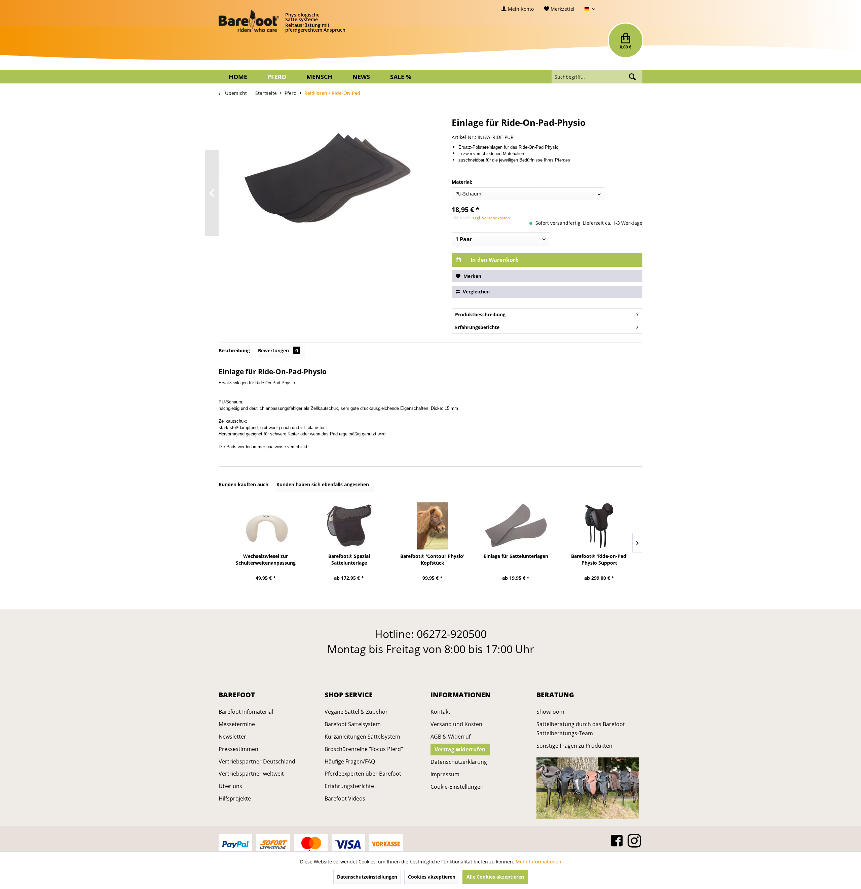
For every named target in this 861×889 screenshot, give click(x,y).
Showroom (550, 711)
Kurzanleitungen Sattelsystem (362, 736)
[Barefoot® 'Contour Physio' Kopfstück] (432, 525)
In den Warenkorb (494, 259)
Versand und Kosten (456, 724)
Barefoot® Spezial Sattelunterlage (349, 559)
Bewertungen (278, 350)
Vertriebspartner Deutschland (257, 761)
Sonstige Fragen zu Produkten (574, 745)
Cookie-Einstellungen (457, 786)
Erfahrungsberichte (477, 327)
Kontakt (440, 711)
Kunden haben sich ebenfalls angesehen (322, 484)
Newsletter (232, 736)
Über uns (230, 786)
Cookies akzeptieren (431, 877)
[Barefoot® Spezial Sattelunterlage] (348, 525)
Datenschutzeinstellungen (367, 877)
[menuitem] (517, 9)
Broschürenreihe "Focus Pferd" (364, 749)
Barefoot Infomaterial (246, 711)
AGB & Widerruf (450, 736)
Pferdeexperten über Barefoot (363, 773)
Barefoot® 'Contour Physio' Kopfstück (432, 559)
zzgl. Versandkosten (491, 218)
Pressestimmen (238, 749)
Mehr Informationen (538, 861)
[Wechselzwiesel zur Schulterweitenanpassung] (265, 525)
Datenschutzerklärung (458, 762)
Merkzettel (561, 9)
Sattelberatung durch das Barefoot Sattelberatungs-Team (580, 728)
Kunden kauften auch (243, 484)
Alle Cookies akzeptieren (495, 877)
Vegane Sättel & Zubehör (356, 711)
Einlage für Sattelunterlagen (516, 556)
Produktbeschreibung (480, 314)
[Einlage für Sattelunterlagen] (515, 525)
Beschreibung (234, 350)
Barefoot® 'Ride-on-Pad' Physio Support (599, 559)
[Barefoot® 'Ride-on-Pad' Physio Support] (599, 525)
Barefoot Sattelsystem (353, 724)
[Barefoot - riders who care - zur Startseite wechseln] (249, 21)
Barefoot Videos (345, 798)
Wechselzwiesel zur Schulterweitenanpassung (266, 559)
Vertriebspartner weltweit (251, 773)
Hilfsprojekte (235, 798)
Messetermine (237, 724)
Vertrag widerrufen (460, 749)
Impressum (444, 774)
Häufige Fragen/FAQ (350, 761)
